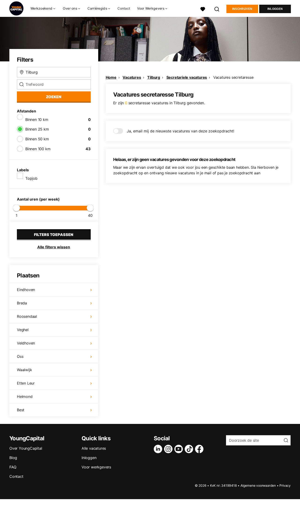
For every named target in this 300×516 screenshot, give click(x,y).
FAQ (12, 467)
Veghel (23, 329)
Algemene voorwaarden (258, 485)
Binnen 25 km (37, 129)
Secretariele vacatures (186, 77)
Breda (22, 303)
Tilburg (153, 77)
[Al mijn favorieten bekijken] (202, 8)
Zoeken (53, 96)
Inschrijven (242, 9)
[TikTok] (190, 449)
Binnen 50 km (37, 139)
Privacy (285, 485)
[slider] (16, 207)
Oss (20, 356)
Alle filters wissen (53, 247)
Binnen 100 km (37, 148)
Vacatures (132, 77)
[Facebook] (200, 449)
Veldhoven (26, 343)
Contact (123, 8)
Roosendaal (27, 316)
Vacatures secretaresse (233, 77)
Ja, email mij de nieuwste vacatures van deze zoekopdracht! (180, 131)
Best (20, 410)
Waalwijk (24, 369)
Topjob (31, 178)
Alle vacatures (94, 448)
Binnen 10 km (36, 119)
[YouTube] (179, 449)
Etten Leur (26, 383)
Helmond (25, 396)
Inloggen (275, 9)
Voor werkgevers (96, 467)
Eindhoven (26, 289)
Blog (13, 457)
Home (111, 77)
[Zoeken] (217, 8)
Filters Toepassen (53, 234)
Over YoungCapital (25, 448)
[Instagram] (169, 449)
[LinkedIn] (159, 449)
